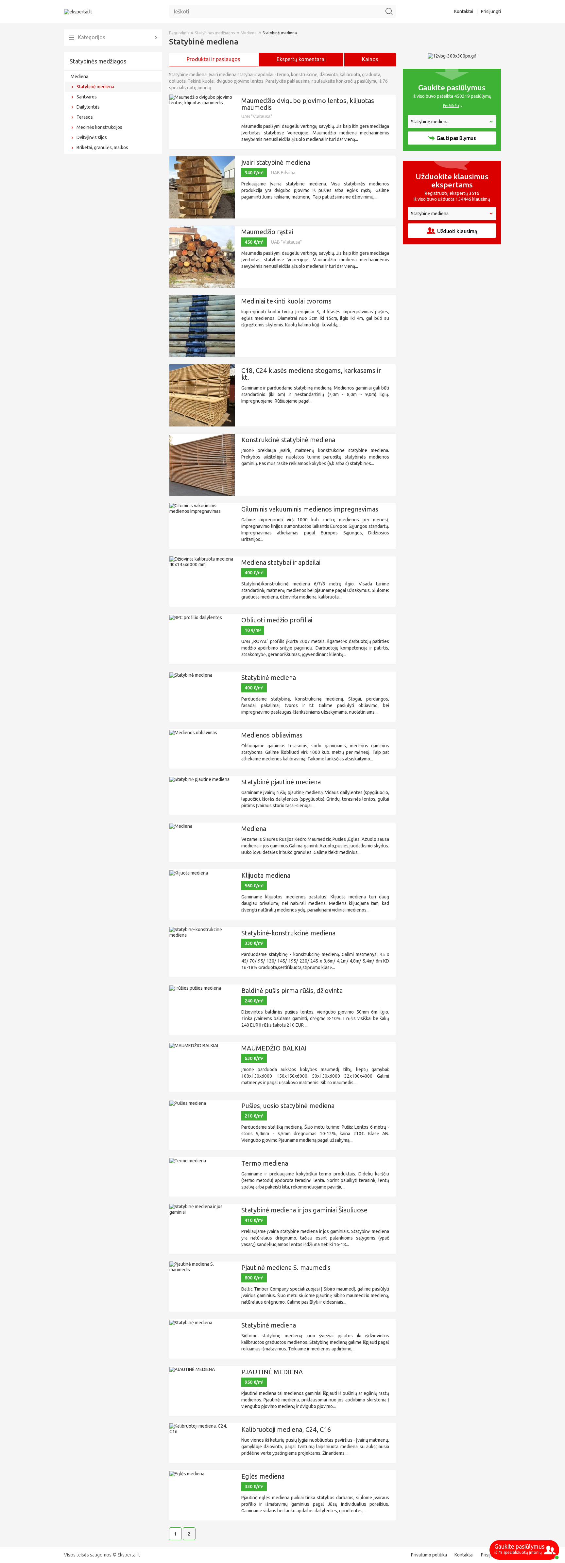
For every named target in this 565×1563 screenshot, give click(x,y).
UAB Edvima (283, 172)
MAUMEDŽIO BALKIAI (274, 1048)
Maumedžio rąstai (267, 231)
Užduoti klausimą (457, 231)
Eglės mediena (262, 1476)
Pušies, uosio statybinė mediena (287, 1105)
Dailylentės (88, 107)
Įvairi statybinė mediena (275, 162)
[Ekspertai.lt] (78, 11)
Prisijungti (491, 11)
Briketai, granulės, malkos (102, 147)
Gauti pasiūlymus (456, 138)
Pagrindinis (179, 33)
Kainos (370, 59)
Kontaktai (463, 11)
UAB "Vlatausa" (256, 116)
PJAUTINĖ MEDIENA (272, 1372)
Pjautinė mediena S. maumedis (286, 1267)
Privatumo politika (429, 1554)
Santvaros (87, 96)
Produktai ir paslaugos (213, 59)
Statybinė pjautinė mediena (281, 782)
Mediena (79, 76)
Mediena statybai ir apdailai (280, 562)
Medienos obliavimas (271, 735)
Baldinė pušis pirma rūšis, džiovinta (292, 990)
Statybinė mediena (95, 86)
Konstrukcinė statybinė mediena (288, 439)
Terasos (85, 117)
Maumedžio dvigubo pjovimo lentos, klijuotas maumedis (307, 104)
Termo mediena (264, 1163)
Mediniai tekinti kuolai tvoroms (286, 301)
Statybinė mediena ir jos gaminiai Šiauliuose (304, 1210)
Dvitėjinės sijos (92, 137)
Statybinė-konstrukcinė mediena (288, 933)
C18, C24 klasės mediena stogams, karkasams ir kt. (311, 374)
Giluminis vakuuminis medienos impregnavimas (309, 509)
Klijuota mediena (265, 875)
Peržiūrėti (451, 106)
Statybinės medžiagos (98, 61)
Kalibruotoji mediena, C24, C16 (286, 1429)
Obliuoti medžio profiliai (276, 620)
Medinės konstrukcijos (99, 127)
